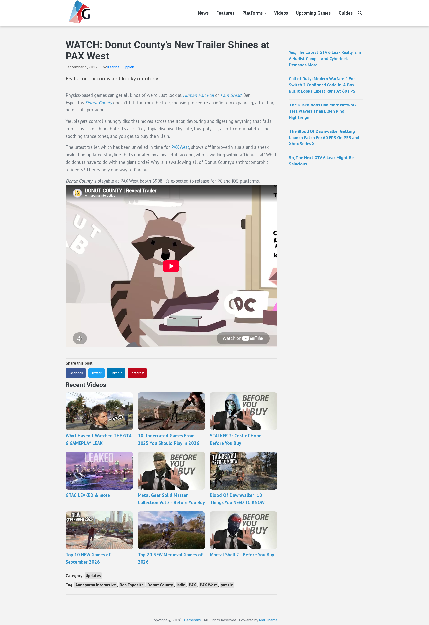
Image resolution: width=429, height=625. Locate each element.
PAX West (180, 147)
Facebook (76, 373)
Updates (93, 575)
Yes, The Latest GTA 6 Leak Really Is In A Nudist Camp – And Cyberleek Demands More (325, 58)
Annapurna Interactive (95, 585)
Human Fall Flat (198, 95)
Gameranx (192, 619)
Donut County (98, 102)
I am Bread (230, 95)
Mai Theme (268, 619)
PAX (192, 585)
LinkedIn (116, 373)
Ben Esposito (132, 585)
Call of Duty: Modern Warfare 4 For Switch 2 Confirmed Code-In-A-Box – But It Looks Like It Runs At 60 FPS (323, 85)
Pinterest (137, 373)
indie (181, 585)
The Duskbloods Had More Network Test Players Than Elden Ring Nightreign (322, 111)
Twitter (96, 373)
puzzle (227, 585)
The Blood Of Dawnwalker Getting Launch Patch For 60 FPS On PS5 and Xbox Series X (324, 137)
